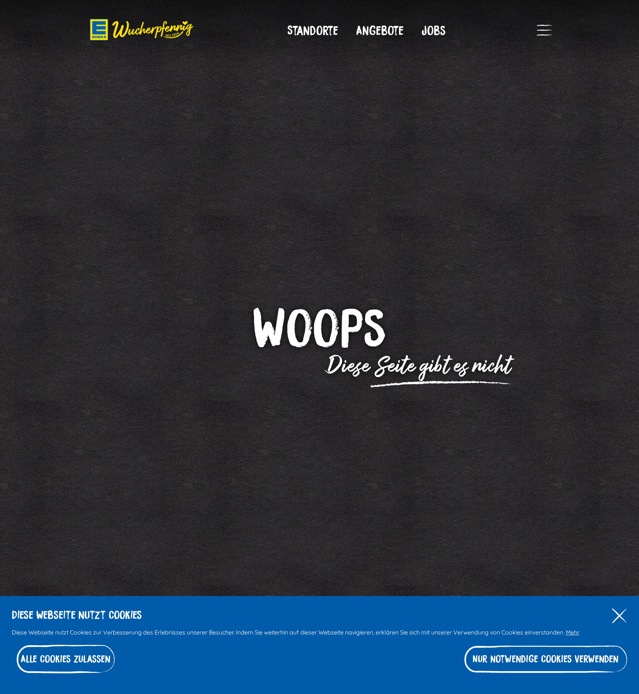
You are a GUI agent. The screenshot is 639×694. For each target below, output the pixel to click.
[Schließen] (619, 616)
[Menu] (544, 30)
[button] (312, 30)
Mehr (572, 632)
